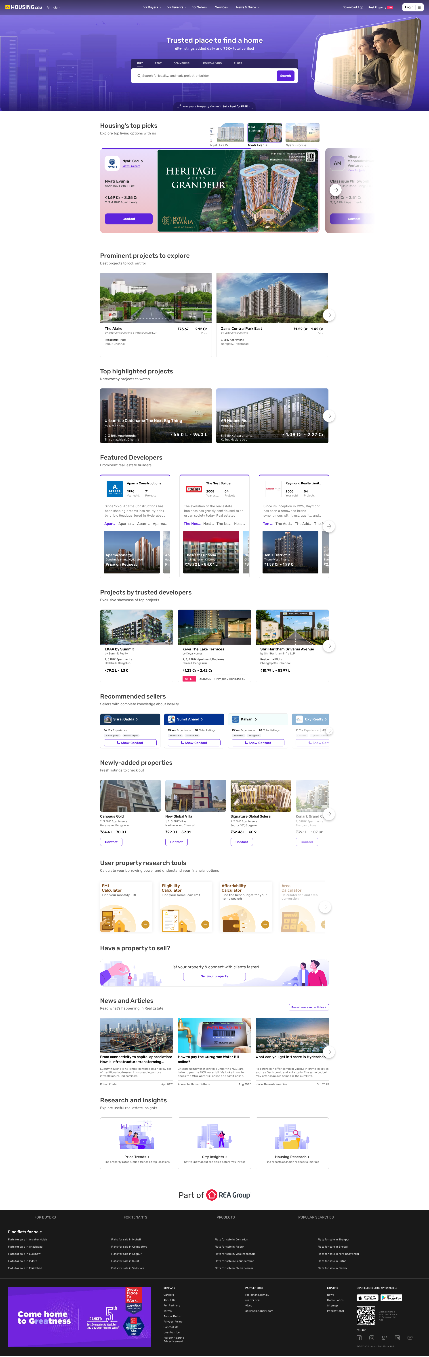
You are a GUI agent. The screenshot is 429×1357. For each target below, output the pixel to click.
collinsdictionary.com (259, 1310)
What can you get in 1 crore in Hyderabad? (292, 1057)
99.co (248, 1305)
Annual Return (173, 1316)
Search (285, 76)
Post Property (380, 7)
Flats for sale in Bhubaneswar (233, 1268)
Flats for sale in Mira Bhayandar (338, 1253)
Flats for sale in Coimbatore (129, 1246)
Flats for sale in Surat (125, 1261)
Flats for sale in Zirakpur (333, 1239)
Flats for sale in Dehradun (231, 1239)
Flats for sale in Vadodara (128, 1268)
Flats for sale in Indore (22, 1261)
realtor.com (253, 1300)
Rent (158, 63)
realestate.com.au (257, 1294)
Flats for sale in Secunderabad (234, 1261)
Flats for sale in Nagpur (126, 1253)
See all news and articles (308, 1007)
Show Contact (132, 743)
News (330, 1294)
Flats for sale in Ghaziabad (25, 1246)
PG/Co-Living (212, 63)
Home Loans (335, 1300)
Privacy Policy (173, 1321)
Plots (238, 63)
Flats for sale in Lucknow (24, 1253)
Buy (140, 63)
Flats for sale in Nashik (332, 1268)
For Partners (172, 1305)
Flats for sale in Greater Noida (27, 1239)
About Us (169, 1300)
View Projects (131, 166)
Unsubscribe (172, 1332)
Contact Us (171, 1327)
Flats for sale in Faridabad (25, 1268)
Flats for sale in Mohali (126, 1239)
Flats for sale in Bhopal (333, 1246)
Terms (168, 1310)
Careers (169, 1294)
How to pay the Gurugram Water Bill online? (208, 1059)
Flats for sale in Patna (332, 1261)
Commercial (182, 63)
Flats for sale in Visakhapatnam (235, 1253)
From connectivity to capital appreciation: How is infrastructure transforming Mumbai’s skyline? (136, 1059)
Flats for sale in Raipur (229, 1246)
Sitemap (332, 1305)
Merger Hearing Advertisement (174, 1339)
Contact (111, 842)
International (335, 1310)
